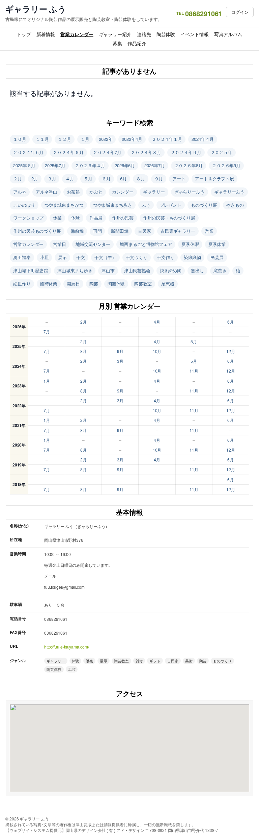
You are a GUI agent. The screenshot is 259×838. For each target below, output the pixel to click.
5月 (194, 341)
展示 (62, 257)
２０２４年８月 (146, 152)
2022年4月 (132, 139)
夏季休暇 (190, 244)
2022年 (106, 139)
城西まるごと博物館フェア (146, 244)
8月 (83, 351)
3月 (120, 361)
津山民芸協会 (137, 270)
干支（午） (105, 257)
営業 (209, 231)
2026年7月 (154, 165)
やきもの (235, 205)
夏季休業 (217, 244)
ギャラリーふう (229, 191)
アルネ (19, 191)
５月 (88, 178)
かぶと (96, 191)
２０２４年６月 (68, 152)
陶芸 (93, 283)
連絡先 (144, 34)
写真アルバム (228, 34)
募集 (117, 43)
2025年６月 (24, 165)
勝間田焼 (119, 231)
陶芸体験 (165, 34)
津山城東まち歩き (74, 270)
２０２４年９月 (186, 152)
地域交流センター (93, 244)
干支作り (165, 257)
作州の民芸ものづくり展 (37, 231)
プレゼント (171, 205)
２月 (17, 178)
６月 (106, 178)
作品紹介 (136, 43)
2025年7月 (55, 165)
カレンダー (123, 191)
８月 (140, 178)
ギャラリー (154, 191)
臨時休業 (49, 283)
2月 (34, 178)
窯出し (197, 270)
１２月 (64, 139)
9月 (120, 351)
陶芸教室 (143, 283)
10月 (157, 351)
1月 (47, 381)
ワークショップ (28, 217)
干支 (80, 257)
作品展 (96, 217)
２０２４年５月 (28, 152)
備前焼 (77, 231)
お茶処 (73, 191)
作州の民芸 (123, 217)
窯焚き (220, 270)
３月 (52, 178)
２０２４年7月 (107, 152)
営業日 (59, 244)
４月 (69, 178)
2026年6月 (125, 165)
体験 (75, 217)
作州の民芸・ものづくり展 (169, 217)
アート (178, 178)
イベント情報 (194, 34)
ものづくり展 (204, 205)
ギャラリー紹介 (115, 34)
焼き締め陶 (171, 270)
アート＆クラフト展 (214, 178)
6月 (123, 178)
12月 (230, 351)
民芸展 (217, 257)
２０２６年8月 (188, 165)
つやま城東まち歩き (112, 205)
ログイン (240, 12)
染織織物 (192, 257)
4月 (157, 322)
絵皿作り (22, 283)
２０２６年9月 (226, 165)
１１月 (42, 139)
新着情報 (45, 34)
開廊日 (73, 283)
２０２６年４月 (90, 165)
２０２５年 (222, 152)
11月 (194, 371)
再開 (97, 231)
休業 (57, 217)
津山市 (108, 270)
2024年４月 (203, 139)
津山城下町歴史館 (30, 270)
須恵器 (167, 283)
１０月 (19, 139)
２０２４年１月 (167, 139)
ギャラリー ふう (35, 9)
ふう (146, 205)
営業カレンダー (76, 34)
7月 (47, 331)
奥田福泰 (22, 257)
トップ (24, 34)
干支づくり (137, 257)
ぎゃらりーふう (189, 191)
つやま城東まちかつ (64, 205)
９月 (158, 178)
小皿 (44, 257)
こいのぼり (24, 205)
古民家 (144, 231)
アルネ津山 (47, 191)
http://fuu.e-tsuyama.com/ (66, 647)
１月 (85, 139)
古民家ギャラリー (178, 231)
